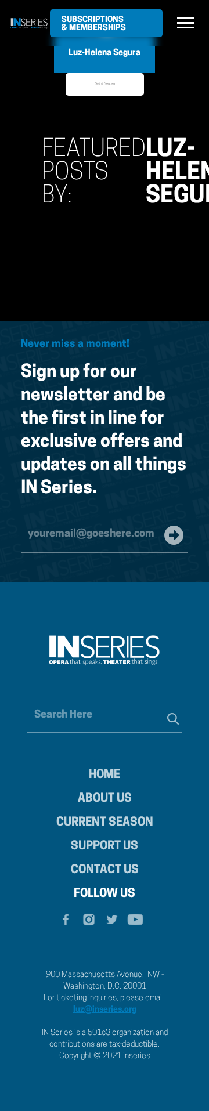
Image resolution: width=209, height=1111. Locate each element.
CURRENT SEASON (104, 822)
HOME (104, 775)
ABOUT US (105, 799)
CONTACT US (105, 870)
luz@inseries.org (104, 1009)
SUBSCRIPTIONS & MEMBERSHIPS (94, 24)
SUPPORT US (104, 846)
